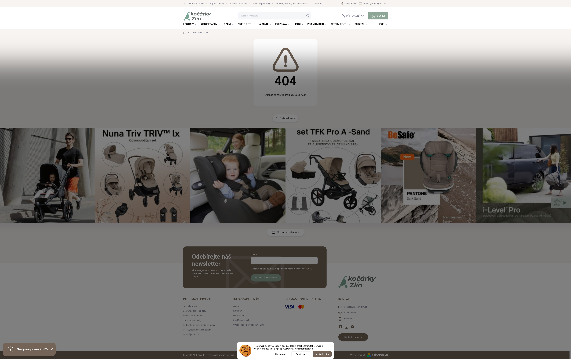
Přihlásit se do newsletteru (266, 277)
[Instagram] (346, 326)
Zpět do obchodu (287, 118)
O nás (236, 306)
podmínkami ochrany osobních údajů (295, 269)
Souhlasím (324, 354)
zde (311, 349)
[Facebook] (340, 326)
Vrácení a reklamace (238, 3)
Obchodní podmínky (261, 3)
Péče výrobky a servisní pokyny (197, 330)
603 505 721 (350, 318)
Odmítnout (301, 354)
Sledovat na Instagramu (288, 232)
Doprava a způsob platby (212, 3)
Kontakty (237, 311)
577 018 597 (350, 312)
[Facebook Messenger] (352, 326)
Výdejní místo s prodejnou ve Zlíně (248, 325)
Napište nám (239, 315)
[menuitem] (190, 24)
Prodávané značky (241, 320)
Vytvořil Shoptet (357, 355)
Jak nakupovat (190, 3)
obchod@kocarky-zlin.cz (355, 307)
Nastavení (280, 354)
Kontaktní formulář (353, 337)
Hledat (308, 16)
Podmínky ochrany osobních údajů (291, 3)
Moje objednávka (191, 334)
